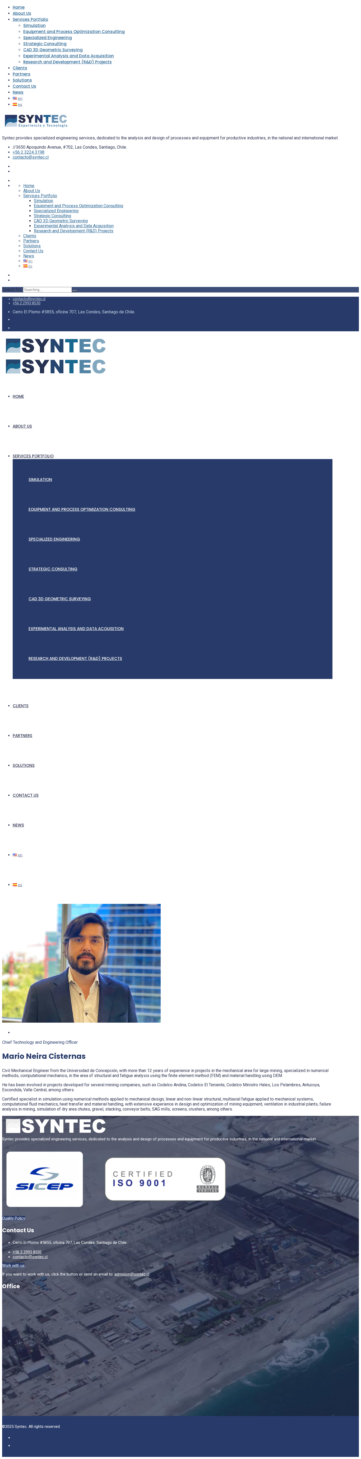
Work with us (13, 1265)
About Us (22, 13)
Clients (20, 68)
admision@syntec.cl (131, 1274)
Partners (21, 74)
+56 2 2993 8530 (26, 303)
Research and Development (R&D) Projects (67, 62)
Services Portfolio (30, 19)
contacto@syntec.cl (31, 157)
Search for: (12, 289)
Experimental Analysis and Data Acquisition (68, 56)
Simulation (34, 25)
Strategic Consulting (45, 43)
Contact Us (24, 86)
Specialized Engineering (47, 37)
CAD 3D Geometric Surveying (53, 50)
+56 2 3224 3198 (28, 152)
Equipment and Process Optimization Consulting (74, 31)
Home (19, 7)
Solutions (22, 80)
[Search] (75, 291)
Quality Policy (13, 1218)
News (18, 92)
